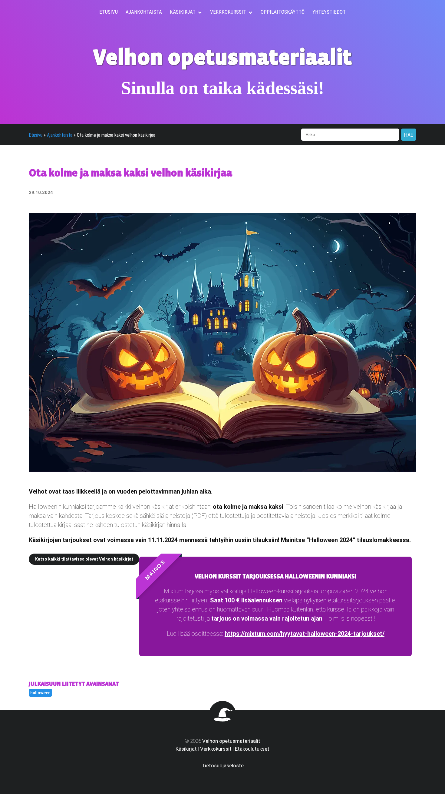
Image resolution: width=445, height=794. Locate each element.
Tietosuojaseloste (223, 765)
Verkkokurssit (216, 749)
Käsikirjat (186, 749)
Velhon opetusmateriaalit (231, 741)
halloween (40, 692)
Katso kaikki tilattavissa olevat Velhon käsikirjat (84, 559)
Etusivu (35, 135)
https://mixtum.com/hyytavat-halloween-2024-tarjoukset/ (304, 633)
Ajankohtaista (59, 135)
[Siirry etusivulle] (222, 723)
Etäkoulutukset (252, 749)
